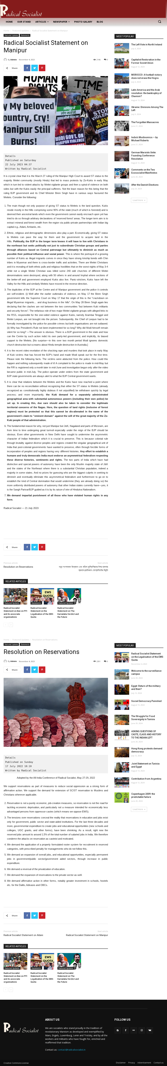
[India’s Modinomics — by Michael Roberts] (121, 141)
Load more (138, 200)
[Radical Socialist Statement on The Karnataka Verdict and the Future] (69, 596)
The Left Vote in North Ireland (146, 44)
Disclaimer (121, 1062)
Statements (25, 35)
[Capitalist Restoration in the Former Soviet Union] (121, 63)
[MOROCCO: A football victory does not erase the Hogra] (121, 78)
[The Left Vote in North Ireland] (121, 48)
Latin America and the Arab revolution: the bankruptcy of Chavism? (146, 93)
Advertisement (144, 1062)
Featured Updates (20, 30)
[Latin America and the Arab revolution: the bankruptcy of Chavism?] (121, 93)
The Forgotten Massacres (145, 122)
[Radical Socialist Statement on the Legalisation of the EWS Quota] (42, 596)
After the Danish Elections (145, 185)
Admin (13, 59)
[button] (159, 22)
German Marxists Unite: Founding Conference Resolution (143, 155)
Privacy (131, 1062)
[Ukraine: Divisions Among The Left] (121, 111)
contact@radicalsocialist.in (71, 1049)
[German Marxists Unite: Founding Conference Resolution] (121, 156)
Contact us (158, 1062)
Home (6, 30)
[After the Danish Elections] (121, 188)
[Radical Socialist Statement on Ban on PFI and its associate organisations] (15, 596)
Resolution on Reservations (18, 566)
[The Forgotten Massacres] (121, 126)
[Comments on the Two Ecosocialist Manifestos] (121, 173)
